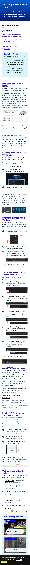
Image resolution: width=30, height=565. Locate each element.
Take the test (13, 531)
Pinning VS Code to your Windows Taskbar (12, 44)
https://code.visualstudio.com (15, 166)
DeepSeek (8, 505)
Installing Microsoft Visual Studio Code (12, 36)
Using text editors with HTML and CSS (11, 34)
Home (6, 27)
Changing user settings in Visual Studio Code (13, 39)
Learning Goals (6, 31)
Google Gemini (9, 495)
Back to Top (7, 48)
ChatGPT (8, 491)
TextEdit (20, 130)
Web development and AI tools (10, 46)
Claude (7, 509)
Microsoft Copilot (10, 486)
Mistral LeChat (9, 500)
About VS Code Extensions (9, 41)
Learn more (19, 559)
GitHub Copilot (9, 480)
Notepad (24, 128)
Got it (4, 562)
